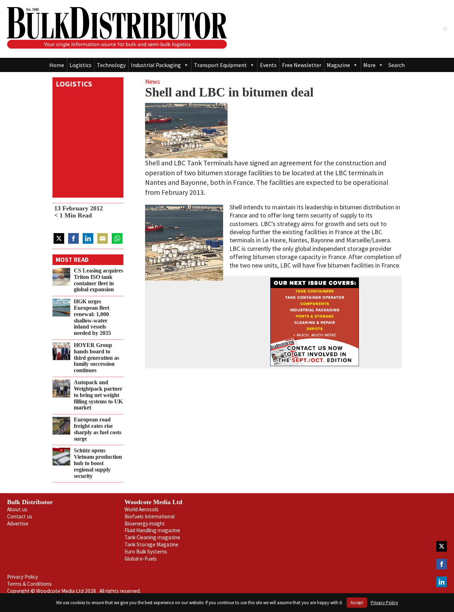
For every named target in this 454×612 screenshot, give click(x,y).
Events (268, 64)
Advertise (17, 523)
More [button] (369, 64)
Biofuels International (149, 516)
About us (17, 509)
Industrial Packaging (156, 64)
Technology (111, 64)
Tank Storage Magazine (151, 544)
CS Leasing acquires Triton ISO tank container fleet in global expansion (98, 280)
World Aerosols (141, 509)
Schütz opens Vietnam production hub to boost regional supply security (98, 463)
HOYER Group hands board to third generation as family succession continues (96, 358)
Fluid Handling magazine (152, 530)
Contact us (19, 516)
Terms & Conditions (29, 583)
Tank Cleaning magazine (152, 537)
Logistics (81, 64)
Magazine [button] (338, 64)
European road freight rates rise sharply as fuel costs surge (97, 429)
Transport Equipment (220, 64)
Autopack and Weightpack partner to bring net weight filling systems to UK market (98, 395)
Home (56, 64)
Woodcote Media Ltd (153, 502)
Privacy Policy (22, 576)
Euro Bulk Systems (145, 551)
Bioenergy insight (144, 523)
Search (396, 64)
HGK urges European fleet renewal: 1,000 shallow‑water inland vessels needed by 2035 (92, 317)
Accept (356, 603)
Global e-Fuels (140, 558)
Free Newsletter (301, 64)
